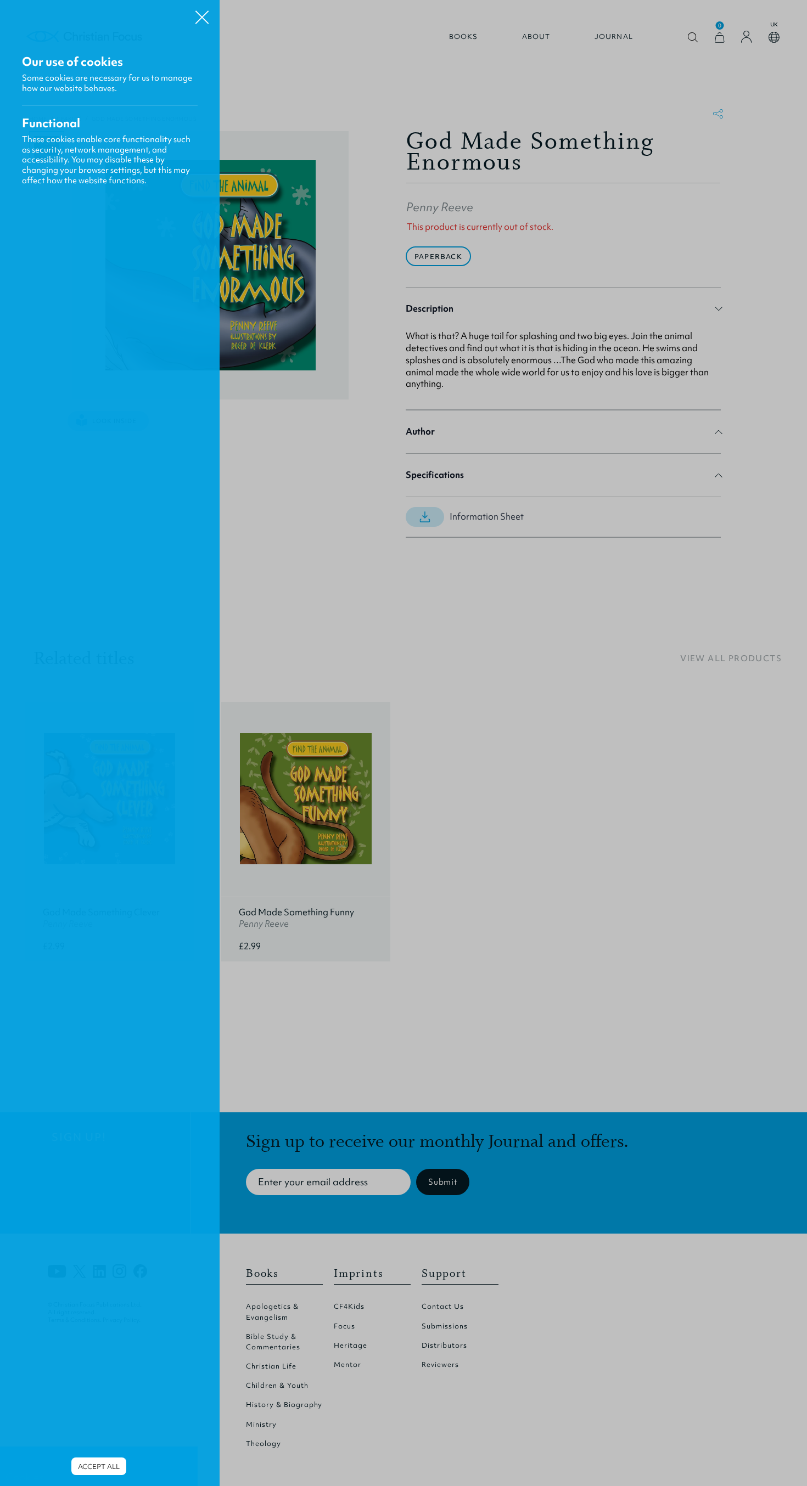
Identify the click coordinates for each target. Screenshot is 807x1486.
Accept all (99, 1466)
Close (202, 13)
